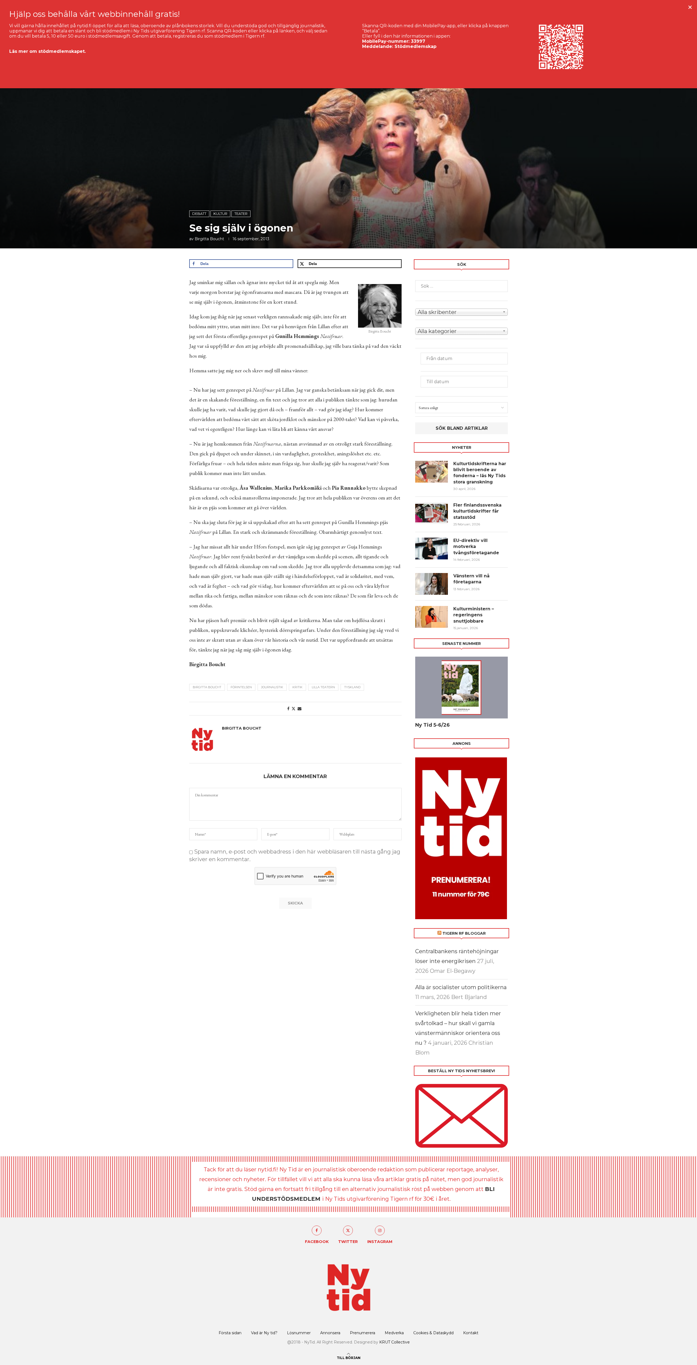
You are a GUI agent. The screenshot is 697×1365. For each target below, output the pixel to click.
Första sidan (230, 1332)
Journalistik (272, 687)
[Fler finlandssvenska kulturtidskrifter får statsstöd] (431, 513)
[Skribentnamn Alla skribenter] (461, 311)
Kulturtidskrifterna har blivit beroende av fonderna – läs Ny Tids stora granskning (479, 473)
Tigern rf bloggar (464, 933)
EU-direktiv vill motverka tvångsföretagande (476, 546)
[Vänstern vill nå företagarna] (431, 584)
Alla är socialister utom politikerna (461, 987)
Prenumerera (362, 1332)
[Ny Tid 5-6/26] (461, 687)
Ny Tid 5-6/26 (432, 725)
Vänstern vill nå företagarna (471, 578)
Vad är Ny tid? (264, 1332)
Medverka (394, 1332)
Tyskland (352, 687)
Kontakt (470, 1332)
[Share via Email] (299, 708)
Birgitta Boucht (209, 238)
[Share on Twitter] (293, 708)
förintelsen (241, 687)
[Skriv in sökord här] (461, 286)
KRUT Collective (394, 1342)
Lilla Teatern (323, 687)
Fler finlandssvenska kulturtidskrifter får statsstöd (477, 511)
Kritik (297, 687)
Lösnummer (299, 1332)
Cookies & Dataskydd (433, 1332)
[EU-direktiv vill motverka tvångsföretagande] (431, 548)
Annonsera (330, 1332)
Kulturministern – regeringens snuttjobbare (473, 615)
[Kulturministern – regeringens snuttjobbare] (431, 617)
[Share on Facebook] (288, 708)
